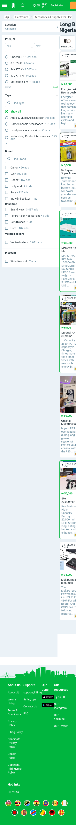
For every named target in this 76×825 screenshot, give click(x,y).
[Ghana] (36, 803)
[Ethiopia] (46, 803)
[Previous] (58, 642)
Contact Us (30, 706)
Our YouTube (59, 716)
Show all (16, 111)
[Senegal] (55, 803)
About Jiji (13, 692)
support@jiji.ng (32, 692)
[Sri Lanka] (24, 812)
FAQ (25, 713)
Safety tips (29, 699)
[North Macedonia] (61, 812)
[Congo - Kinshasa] (33, 812)
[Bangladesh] (14, 812)
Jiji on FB (59, 697)
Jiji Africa (13, 792)
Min (9, 46)
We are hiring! (12, 701)
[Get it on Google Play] (48, 705)
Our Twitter (61, 725)
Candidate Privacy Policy (14, 743)
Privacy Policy (12, 723)
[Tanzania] (27, 803)
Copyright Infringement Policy (15, 768)
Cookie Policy (12, 755)
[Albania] (52, 812)
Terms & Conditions (14, 712)
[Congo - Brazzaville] (43, 812)
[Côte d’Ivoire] (64, 803)
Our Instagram (60, 706)
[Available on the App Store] (48, 697)
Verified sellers (26, 242)
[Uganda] (18, 803)
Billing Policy (15, 732)
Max (38, 46)
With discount (23, 261)
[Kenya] (8, 803)
